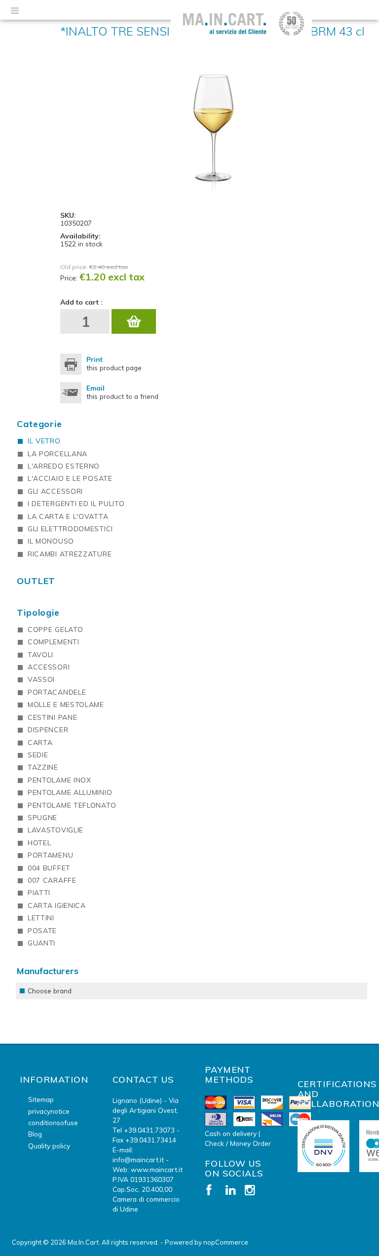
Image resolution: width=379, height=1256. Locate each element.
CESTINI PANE (52, 717)
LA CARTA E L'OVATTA (68, 516)
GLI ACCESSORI (55, 491)
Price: (68, 278)
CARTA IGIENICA (57, 905)
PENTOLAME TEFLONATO (72, 805)
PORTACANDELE (57, 692)
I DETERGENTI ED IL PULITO (76, 503)
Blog (35, 1134)
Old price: (74, 267)
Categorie (39, 424)
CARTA (40, 742)
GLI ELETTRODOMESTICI (70, 528)
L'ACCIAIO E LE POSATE (70, 478)
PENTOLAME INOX (59, 780)
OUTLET (36, 581)
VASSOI (41, 679)
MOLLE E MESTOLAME (66, 704)
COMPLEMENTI (53, 641)
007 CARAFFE (52, 880)
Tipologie (38, 612)
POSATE (42, 930)
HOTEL (39, 842)
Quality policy (49, 1145)
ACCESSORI (49, 667)
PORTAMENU (50, 855)
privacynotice (49, 1111)
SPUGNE (42, 817)
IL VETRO (44, 440)
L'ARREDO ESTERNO (64, 466)
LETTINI (41, 917)
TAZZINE (43, 767)
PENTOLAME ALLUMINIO (70, 792)
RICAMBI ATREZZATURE (70, 554)
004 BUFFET (49, 868)
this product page (114, 363)
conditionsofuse (53, 1122)
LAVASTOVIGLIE (55, 829)
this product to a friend (122, 392)
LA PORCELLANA (57, 453)
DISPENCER (48, 729)
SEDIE (38, 754)
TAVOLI (40, 654)
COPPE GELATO (55, 629)
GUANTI (41, 943)
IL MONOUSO (51, 541)
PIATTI (39, 892)
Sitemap (41, 1099)
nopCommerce (225, 1242)
